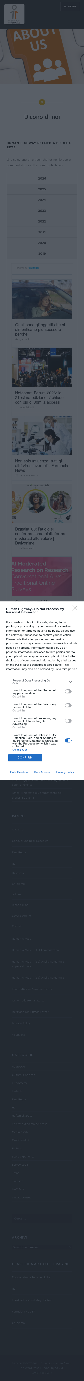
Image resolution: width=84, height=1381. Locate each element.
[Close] (76, 609)
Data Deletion (19, 772)
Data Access (42, 772)
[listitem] (42, 682)
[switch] (68, 691)
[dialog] (42, 690)
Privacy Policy (65, 772)
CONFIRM (25, 757)
